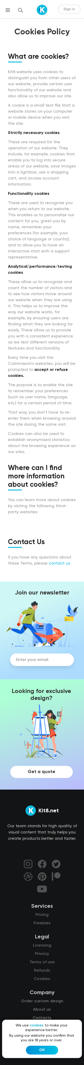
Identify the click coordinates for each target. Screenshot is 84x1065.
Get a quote (41, 772)
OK (42, 1050)
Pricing (42, 915)
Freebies (42, 923)
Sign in (69, 9)
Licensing (42, 945)
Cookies (42, 979)
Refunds (42, 970)
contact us (59, 563)
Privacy (42, 954)
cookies (36, 1025)
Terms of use (42, 962)
